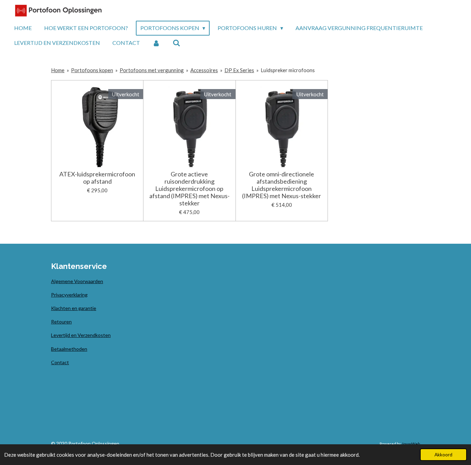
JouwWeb (411, 443)
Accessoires (204, 70)
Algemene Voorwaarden (77, 281)
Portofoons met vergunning (152, 70)
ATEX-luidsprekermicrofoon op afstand (97, 178)
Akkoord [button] (443, 454)
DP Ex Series (239, 70)
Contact (60, 362)
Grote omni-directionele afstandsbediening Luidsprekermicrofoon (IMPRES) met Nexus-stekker (281, 185)
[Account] (156, 43)
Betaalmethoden (69, 349)
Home (57, 70)
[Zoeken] (176, 43)
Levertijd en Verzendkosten (81, 335)
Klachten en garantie (73, 308)
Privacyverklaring (69, 295)
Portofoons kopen (92, 70)
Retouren (61, 321)
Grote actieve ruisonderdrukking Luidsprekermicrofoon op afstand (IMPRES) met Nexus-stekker (189, 189)
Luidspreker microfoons (288, 70)
